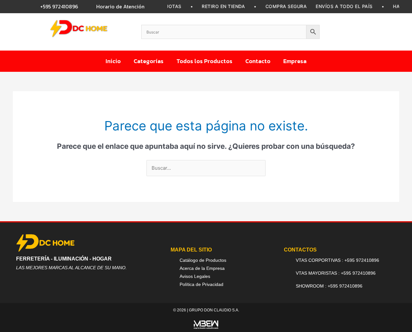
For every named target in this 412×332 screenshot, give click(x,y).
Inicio (113, 61)
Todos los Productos (204, 61)
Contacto (257, 61)
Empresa (294, 61)
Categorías (149, 61)
